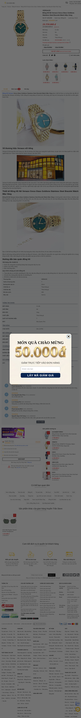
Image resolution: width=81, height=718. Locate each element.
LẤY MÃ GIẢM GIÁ (40, 375)
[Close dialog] (69, 336)
